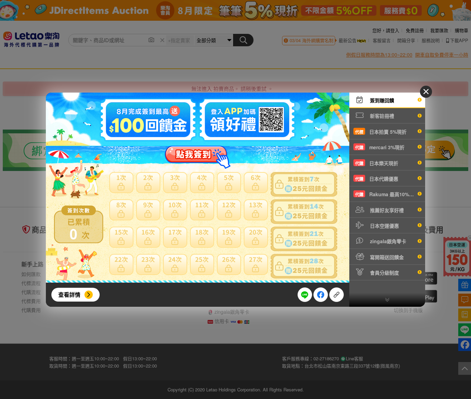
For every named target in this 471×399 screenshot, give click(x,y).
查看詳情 (69, 294)
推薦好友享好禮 (386, 210)
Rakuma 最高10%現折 (387, 194)
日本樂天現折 (376, 163)
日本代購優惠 (376, 178)
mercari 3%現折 (379, 147)
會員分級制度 (384, 272)
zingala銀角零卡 (387, 241)
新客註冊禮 (381, 115)
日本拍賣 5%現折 (381, 131)
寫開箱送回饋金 (386, 257)
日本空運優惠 (384, 225)
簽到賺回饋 (381, 100)
